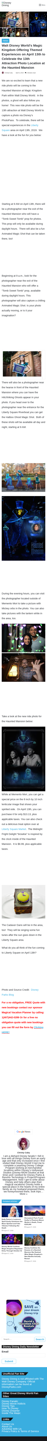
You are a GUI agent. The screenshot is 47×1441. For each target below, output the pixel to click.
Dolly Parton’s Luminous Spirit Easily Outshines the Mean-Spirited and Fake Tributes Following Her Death (12, 1223)
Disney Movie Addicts (13, 1403)
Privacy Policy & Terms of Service (20, 1431)
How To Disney (10, 1408)
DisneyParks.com (11, 1387)
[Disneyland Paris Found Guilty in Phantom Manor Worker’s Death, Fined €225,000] (34, 1211)
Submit (9, 1361)
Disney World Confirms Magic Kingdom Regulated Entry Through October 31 (12, 1249)
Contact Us (8, 1424)
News (5, 41)
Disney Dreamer (11, 1410)
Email (5, 1351)
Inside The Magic (11, 1413)
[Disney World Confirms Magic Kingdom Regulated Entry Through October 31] (12, 1239)
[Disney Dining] (8, 5)
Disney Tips (8, 1406)
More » (23, 1193)
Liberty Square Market (14, 829)
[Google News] (23, 1131)
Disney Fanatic (10, 1401)
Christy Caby (9, 73)
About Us (7, 1426)
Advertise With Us (12, 1428)
